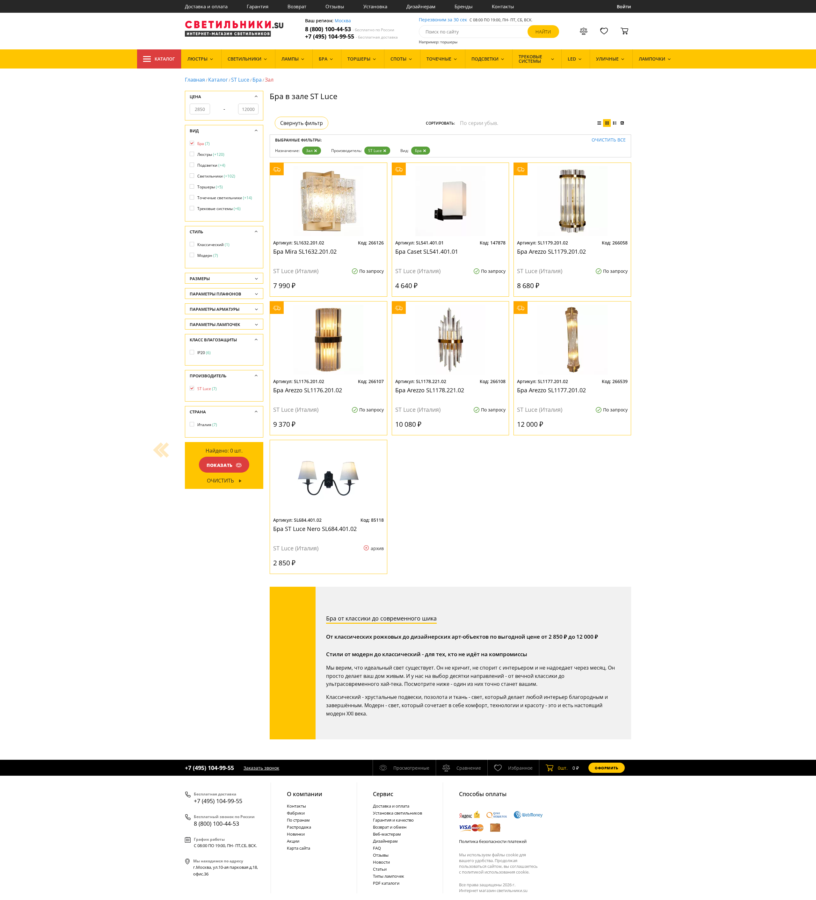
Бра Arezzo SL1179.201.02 (551, 251)
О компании (304, 794)
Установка (375, 6)
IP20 (204, 352)
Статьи (380, 869)
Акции (293, 841)
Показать (220, 465)
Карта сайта (298, 848)
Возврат (297, 6)
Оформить (606, 768)
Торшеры (210, 187)
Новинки (296, 834)
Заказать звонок (261, 768)
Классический (213, 244)
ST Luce (240, 79)
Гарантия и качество (393, 820)
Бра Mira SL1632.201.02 (305, 251)
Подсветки (211, 165)
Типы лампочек (388, 876)
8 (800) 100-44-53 (349, 29)
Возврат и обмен (389, 827)
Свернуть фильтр (301, 123)
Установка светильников (397, 813)
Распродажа (299, 827)
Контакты (503, 6)
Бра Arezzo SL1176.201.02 (307, 390)
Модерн (207, 255)
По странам (298, 820)
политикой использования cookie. (495, 872)
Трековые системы (219, 208)
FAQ (377, 848)
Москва (343, 21)
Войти (624, 7)
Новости (381, 862)
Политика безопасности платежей (493, 841)
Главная (195, 79)
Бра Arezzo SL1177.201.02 (551, 390)
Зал (309, 150)
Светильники (216, 176)
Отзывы (334, 6)
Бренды (464, 6)
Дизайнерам (420, 6)
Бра (257, 79)
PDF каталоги (386, 883)
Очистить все (609, 140)
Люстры (210, 154)
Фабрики (296, 813)
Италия (207, 424)
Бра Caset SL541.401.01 (426, 251)
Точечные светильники (224, 197)
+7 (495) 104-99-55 (351, 36)
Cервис (383, 794)
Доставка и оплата (206, 6)
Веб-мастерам (387, 834)
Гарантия (257, 6)
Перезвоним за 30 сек (443, 20)
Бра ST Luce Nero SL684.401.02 (315, 529)
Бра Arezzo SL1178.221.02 (429, 390)
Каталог (165, 59)
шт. (563, 768)
